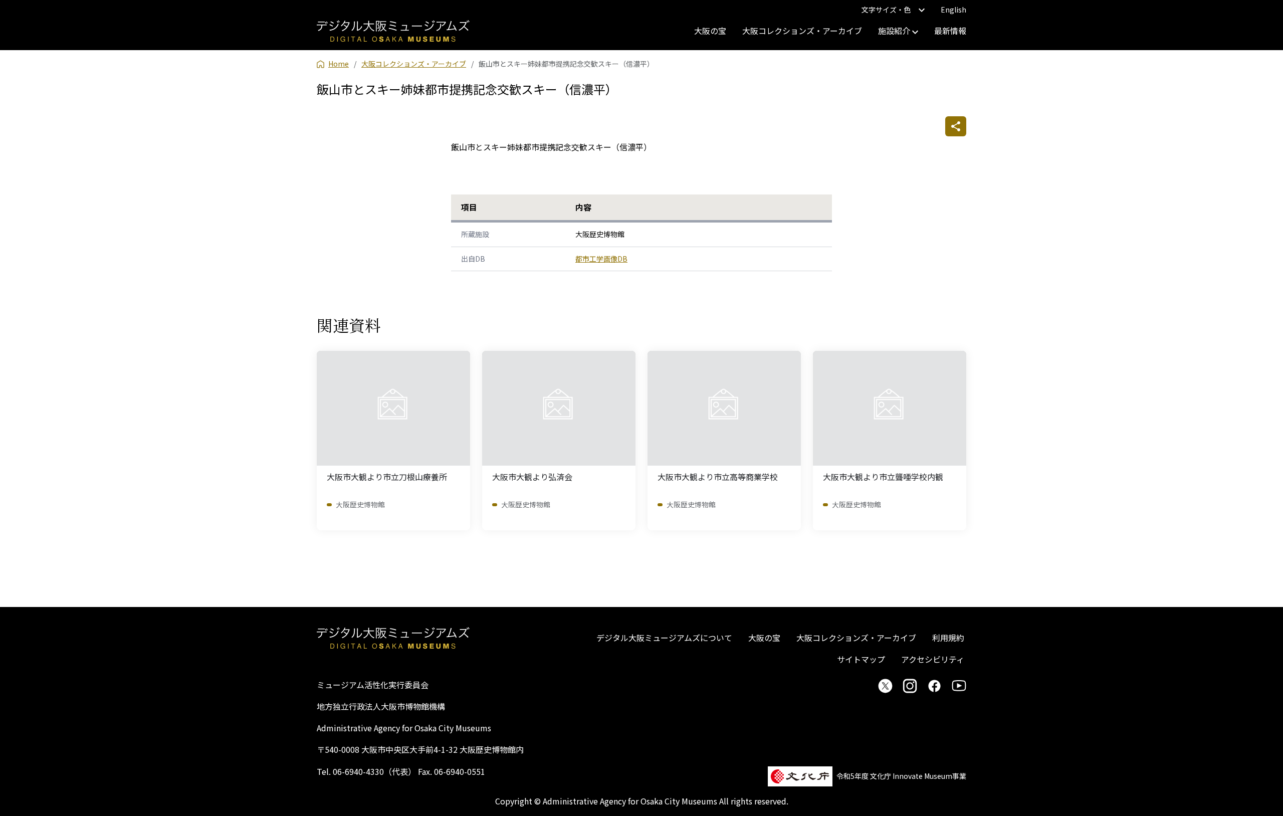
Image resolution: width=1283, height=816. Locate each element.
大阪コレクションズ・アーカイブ (802, 31)
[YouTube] (959, 685)
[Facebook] (934, 685)
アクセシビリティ (932, 659)
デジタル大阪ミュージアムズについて (664, 638)
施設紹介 (895, 31)
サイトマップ (861, 659)
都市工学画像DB (601, 259)
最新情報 (950, 31)
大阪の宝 (710, 31)
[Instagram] (910, 685)
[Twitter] (885, 685)
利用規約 (948, 638)
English (953, 10)
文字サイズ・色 (886, 10)
